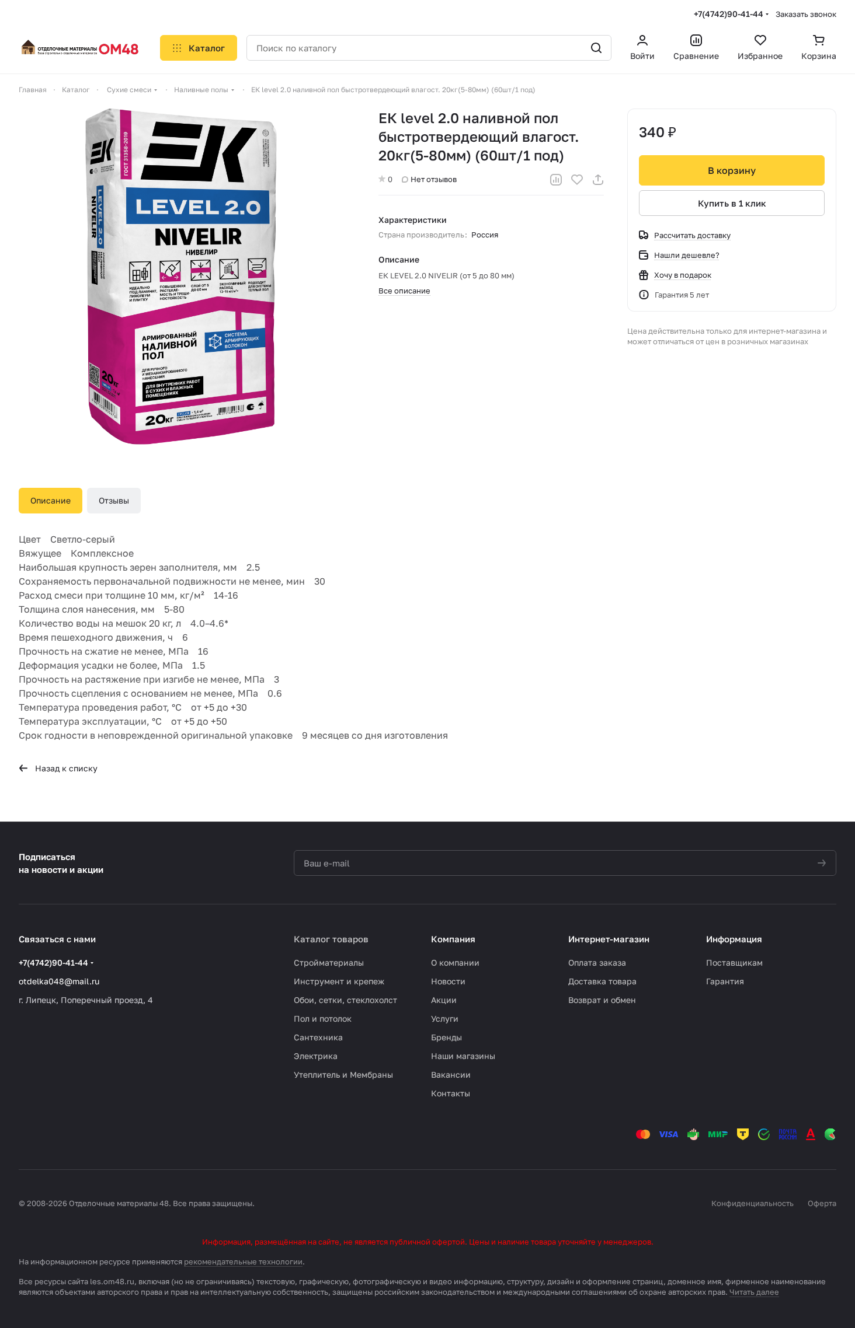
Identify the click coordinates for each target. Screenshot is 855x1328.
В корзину (732, 170)
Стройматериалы (329, 962)
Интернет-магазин (608, 939)
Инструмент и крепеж (339, 981)
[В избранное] (577, 180)
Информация (734, 939)
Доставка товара (602, 981)
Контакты (450, 1093)
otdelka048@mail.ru (59, 981)
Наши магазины (463, 1056)
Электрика (316, 1056)
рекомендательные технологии (243, 1261)
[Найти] (596, 48)
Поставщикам (734, 962)
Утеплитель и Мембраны (343, 1074)
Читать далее (754, 1291)
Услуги (444, 1018)
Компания (453, 939)
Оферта (822, 1203)
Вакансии (451, 1074)
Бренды (446, 1037)
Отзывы (114, 500)
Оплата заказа (597, 962)
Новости (448, 981)
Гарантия (725, 981)
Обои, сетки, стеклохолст (345, 1000)
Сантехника (318, 1037)
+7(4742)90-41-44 (728, 14)
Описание (50, 500)
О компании (455, 962)
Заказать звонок (806, 14)
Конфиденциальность (752, 1203)
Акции (444, 1000)
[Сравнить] (556, 180)
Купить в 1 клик (732, 203)
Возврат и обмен (602, 1000)
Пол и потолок (323, 1018)
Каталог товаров (331, 939)
